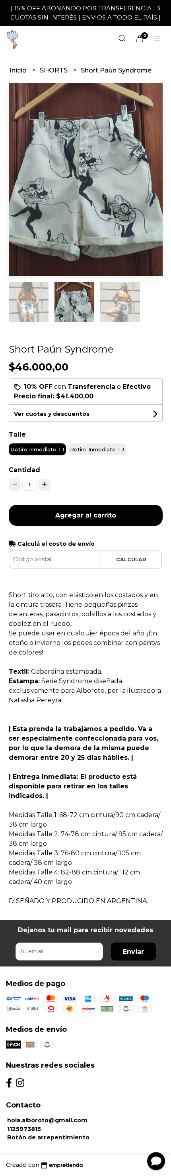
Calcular (131, 560)
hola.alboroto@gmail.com (47, 1120)
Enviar (133, 951)
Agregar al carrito (85, 515)
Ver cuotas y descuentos (51, 413)
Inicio (19, 70)
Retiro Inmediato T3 (97, 449)
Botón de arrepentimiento (48, 1137)
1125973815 (24, 1129)
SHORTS (54, 70)
